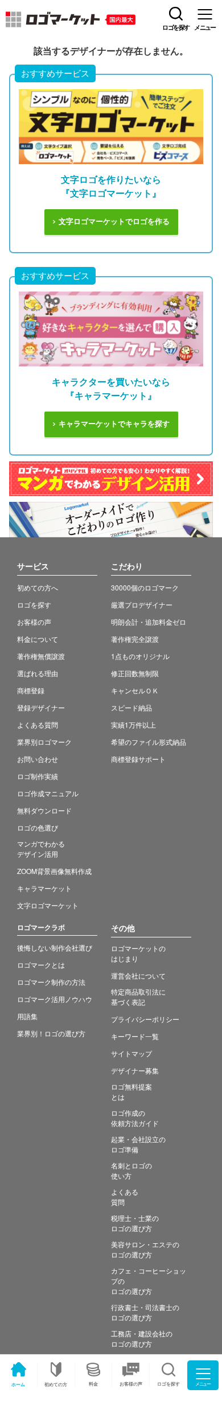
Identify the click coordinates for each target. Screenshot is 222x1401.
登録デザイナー (41, 707)
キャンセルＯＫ (135, 690)
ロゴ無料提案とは (131, 1091)
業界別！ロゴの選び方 (51, 1033)
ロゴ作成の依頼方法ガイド (135, 1118)
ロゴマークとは (41, 964)
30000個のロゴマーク (145, 587)
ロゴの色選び (37, 827)
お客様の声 (131, 1383)
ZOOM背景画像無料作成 (54, 871)
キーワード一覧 (135, 1036)
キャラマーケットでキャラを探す (114, 424)
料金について (37, 639)
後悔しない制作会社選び (54, 947)
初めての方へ (37, 587)
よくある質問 (37, 724)
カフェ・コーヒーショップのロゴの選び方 (148, 1281)
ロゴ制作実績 (37, 776)
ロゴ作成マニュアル (48, 793)
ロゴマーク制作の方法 (51, 982)
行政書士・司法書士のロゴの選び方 (145, 1312)
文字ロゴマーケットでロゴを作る (114, 221)
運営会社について (138, 975)
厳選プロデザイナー (141, 604)
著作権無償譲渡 (41, 656)
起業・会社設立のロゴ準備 (138, 1144)
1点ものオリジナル (140, 656)
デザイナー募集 (135, 1070)
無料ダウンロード (44, 810)
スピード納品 (131, 707)
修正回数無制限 (135, 673)
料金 (93, 1383)
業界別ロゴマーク (44, 742)
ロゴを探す (34, 604)
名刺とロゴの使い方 (131, 1170)
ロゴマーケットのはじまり (138, 953)
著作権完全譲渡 (135, 639)
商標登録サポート (138, 759)
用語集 (27, 1016)
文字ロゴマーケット (48, 905)
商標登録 (30, 690)
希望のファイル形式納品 (148, 742)
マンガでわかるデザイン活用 (41, 849)
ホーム (18, 1384)
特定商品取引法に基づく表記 (138, 997)
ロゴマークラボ (41, 927)
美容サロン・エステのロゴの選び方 (145, 1249)
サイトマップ (131, 1053)
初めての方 (55, 1384)
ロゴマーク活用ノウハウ (54, 999)
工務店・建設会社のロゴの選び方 (141, 1338)
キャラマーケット (44, 888)
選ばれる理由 (37, 673)
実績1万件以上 (133, 724)
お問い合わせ (37, 759)
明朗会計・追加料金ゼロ (148, 621)
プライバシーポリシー (145, 1019)
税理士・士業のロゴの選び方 (135, 1223)
